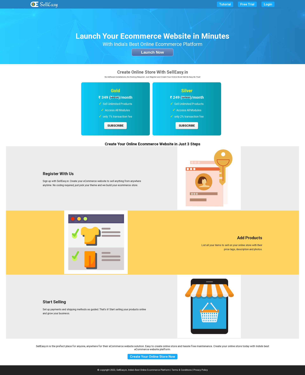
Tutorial (225, 4)
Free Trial (247, 4)
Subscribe (115, 125)
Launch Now (152, 52)
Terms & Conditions (182, 370)
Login (268, 4)
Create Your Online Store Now (152, 357)
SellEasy (49, 4)
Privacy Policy (200, 370)
